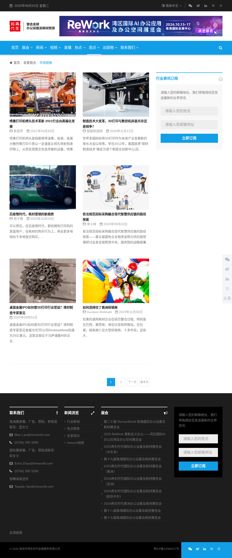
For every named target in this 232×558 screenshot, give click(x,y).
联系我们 (128, 47)
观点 (92, 47)
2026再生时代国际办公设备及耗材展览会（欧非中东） (133, 493)
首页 (15, 47)
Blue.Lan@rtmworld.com (32, 435)
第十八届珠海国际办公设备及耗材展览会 (132, 510)
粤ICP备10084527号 (166, 549)
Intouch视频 (75, 442)
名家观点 (29, 62)
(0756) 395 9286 (26, 442)
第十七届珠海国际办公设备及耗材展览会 (132, 517)
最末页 (144, 382)
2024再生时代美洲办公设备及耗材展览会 (133, 503)
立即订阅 (189, 138)
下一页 (132, 382)
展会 (25, 47)
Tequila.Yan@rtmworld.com (34, 486)
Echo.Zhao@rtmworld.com (33, 463)
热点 (78, 47)
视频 (53, 47)
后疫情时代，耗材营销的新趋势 (32, 214)
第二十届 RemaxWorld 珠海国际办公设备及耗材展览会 (134, 424)
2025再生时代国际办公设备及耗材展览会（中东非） (133, 449)
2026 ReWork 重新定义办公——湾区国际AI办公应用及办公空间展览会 (134, 436)
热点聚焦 (73, 428)
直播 (67, 47)
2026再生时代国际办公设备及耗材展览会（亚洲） (133, 481)
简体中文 (172, 5)
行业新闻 (73, 421)
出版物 (108, 47)
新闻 (39, 47)
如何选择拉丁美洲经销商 (100, 307)
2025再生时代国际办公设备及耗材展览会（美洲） (133, 468)
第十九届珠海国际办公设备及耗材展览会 (132, 459)
